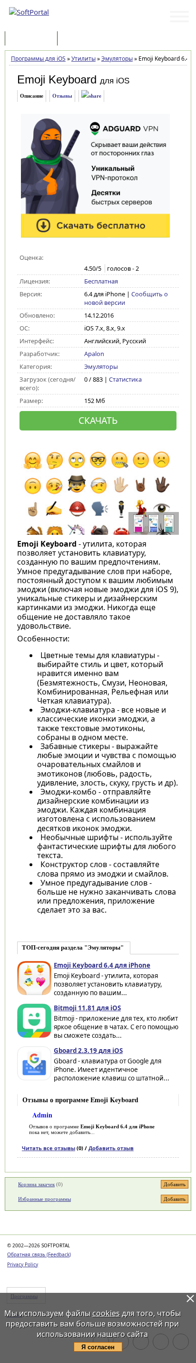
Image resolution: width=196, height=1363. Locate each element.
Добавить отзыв (111, 1148)
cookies (106, 1313)
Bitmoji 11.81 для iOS (87, 1008)
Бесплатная (101, 281)
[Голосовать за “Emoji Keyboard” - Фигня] (89, 258)
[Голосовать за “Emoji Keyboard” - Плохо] (99, 258)
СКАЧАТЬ (98, 420)
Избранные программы (44, 1199)
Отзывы (62, 96)
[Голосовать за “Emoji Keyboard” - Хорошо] (119, 258)
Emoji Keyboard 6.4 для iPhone (102, 965)
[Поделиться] (91, 96)
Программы (33, 39)
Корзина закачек (36, 1184)
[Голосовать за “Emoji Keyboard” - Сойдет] (109, 258)
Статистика (125, 379)
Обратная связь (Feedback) (39, 1254)
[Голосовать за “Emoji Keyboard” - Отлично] (129, 258)
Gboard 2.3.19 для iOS (88, 1050)
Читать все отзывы (48, 1148)
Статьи (80, 39)
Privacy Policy (22, 1264)
